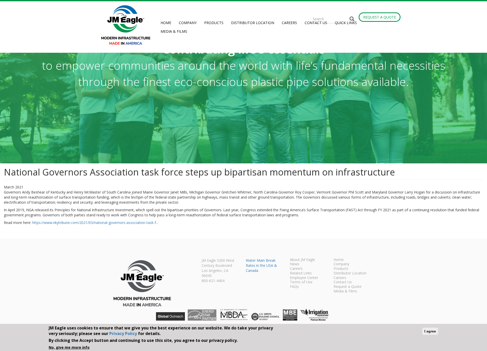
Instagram (383, 7)
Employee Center (304, 278)
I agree (430, 331)
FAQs (294, 287)
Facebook (375, 7)
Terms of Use (301, 282)
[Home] (127, 25)
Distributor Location (252, 22)
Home (166, 22)
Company (188, 22)
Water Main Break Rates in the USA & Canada (261, 265)
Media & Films (174, 31)
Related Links (301, 273)
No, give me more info (69, 347)
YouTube (398, 7)
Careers (289, 22)
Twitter (390, 7)
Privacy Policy (123, 333)
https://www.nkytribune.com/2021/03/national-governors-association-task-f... (95, 222)
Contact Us (316, 22)
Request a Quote (379, 17)
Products (213, 22)
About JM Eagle (302, 260)
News (294, 264)
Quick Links (346, 22)
